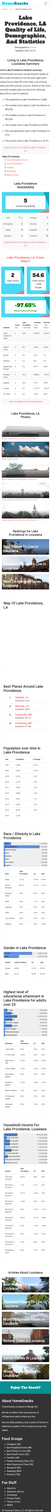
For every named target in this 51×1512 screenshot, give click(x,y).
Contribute (12, 1495)
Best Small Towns (16, 1454)
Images (10, 167)
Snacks (15, 3)
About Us (11, 1488)
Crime (34, 47)
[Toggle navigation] (45, 3)
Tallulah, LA (21, 697)
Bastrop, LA (22, 706)
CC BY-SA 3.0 (32, 439)
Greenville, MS (23, 714)
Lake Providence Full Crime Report (25, 401)
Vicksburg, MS (23, 723)
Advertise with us (15, 1491)
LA (11, 9)
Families (11, 1457)
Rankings (11, 171)
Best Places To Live (16, 1451)
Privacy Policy (13, 1498)
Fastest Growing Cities (18, 1461)
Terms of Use (13, 1501)
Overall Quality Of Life (17, 160)
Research (11, 1467)
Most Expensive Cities (18, 1464)
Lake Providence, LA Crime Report (25, 259)
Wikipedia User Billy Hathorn (17, 439)
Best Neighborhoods (17, 1447)
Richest (10, 1474)
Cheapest (11, 1444)
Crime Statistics (15, 163)
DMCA (10, 1505)
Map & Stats (13, 175)
